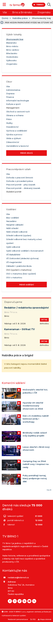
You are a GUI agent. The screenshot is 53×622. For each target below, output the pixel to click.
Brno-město (12, 46)
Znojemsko (11, 64)
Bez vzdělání (12, 217)
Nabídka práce (20, 18)
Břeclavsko (11, 53)
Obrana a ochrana (14, 115)
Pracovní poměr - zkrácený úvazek (23, 188)
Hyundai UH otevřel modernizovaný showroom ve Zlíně (33, 406)
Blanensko (11, 43)
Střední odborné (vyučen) (18, 235)
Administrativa (13, 90)
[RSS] (34, 601)
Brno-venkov (12, 50)
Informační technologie (17, 100)
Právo (9, 119)
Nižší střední (12, 228)
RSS (34, 619)
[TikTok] (20, 601)
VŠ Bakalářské (13, 254)
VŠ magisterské (14, 262)
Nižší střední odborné (16, 232)
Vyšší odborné (13, 247)
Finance (10, 97)
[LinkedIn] (24, 601)
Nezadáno (11, 221)
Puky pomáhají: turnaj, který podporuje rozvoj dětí (35, 478)
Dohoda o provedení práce (19, 181)
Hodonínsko (12, 57)
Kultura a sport (13, 104)
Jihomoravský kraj (14, 39)
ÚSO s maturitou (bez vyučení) (21, 273)
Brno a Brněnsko (22, 12)
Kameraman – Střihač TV (19, 329)
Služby (9, 123)
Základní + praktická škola (19, 266)
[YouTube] (29, 601)
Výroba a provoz (14, 134)
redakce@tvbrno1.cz (18, 577)
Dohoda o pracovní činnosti (19, 177)
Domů (5, 18)
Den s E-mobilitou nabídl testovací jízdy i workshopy (36, 419)
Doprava (10, 93)
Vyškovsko (11, 60)
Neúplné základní (14, 225)
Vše (5, 12)
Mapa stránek (45, 619)
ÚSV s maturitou (14, 277)
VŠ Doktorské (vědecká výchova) (22, 258)
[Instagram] (15, 601)
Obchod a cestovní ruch (18, 111)
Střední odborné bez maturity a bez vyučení (24, 241)
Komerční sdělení (13, 382)
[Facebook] (10, 601)
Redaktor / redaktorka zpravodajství (26, 307)
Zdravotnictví (12, 142)
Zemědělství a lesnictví (17, 146)
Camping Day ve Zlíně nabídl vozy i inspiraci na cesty (36, 464)
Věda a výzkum (13, 138)
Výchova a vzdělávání (16, 130)
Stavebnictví (12, 127)
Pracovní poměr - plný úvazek (20, 184)
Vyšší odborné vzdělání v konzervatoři (24, 251)
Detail (44, 320)
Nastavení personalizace (18, 619)
